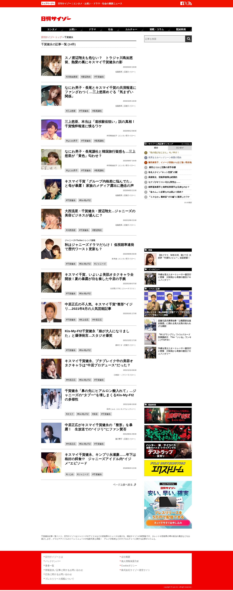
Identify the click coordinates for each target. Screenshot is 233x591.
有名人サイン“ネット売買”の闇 (162, 172)
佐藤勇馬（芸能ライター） (125, 72)
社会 (110, 29)
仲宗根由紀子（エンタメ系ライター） (121, 136)
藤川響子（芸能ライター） (125, 439)
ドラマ (92, 29)
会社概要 (125, 557)
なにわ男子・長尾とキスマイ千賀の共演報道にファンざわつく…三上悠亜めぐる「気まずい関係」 (100, 92)
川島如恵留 (72, 77)
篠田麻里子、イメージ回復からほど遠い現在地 (170, 162)
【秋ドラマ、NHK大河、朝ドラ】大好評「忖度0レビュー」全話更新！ (174, 256)
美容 (95, 414)
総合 (156, 148)
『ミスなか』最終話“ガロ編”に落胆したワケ (169, 197)
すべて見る (185, 144)
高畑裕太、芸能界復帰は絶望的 (162, 177)
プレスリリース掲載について (59, 579)
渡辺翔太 (86, 77)
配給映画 (181, 29)
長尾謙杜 (98, 111)
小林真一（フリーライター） (125, 375)
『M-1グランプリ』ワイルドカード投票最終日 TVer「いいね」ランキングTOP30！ (174, 337)
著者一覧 (49, 565)
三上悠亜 (71, 111)
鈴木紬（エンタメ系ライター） (124, 259)
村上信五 (84, 320)
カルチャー (131, 29)
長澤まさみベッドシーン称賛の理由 (164, 157)
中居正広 (98, 320)
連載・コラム (157, 29)
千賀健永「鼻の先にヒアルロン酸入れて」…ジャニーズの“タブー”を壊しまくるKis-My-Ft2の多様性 (100, 395)
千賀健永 (100, 77)
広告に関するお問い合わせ (58, 574)
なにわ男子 (72, 141)
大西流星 (71, 230)
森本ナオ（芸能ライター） (125, 345)
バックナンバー (53, 561)
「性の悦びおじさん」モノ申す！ (163, 152)
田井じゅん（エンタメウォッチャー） (121, 409)
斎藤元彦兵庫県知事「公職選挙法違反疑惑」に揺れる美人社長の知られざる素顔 (174, 323)
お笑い (72, 29)
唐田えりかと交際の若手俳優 (162, 167)
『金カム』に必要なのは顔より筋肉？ (165, 192)
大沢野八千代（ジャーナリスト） (123, 288)
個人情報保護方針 (130, 561)
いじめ (70, 474)
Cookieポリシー (129, 565)
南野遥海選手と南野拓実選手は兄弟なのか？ (169, 187)
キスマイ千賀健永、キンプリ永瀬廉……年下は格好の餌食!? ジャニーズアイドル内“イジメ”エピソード (100, 459)
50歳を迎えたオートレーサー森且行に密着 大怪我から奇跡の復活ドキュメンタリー (174, 277)
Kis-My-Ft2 (85, 200)
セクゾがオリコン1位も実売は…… (164, 182)
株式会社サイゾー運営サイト (135, 570)
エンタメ (180, 148)
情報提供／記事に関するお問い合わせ (64, 570)
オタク (70, 414)
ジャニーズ (100, 264)
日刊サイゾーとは (54, 557)
